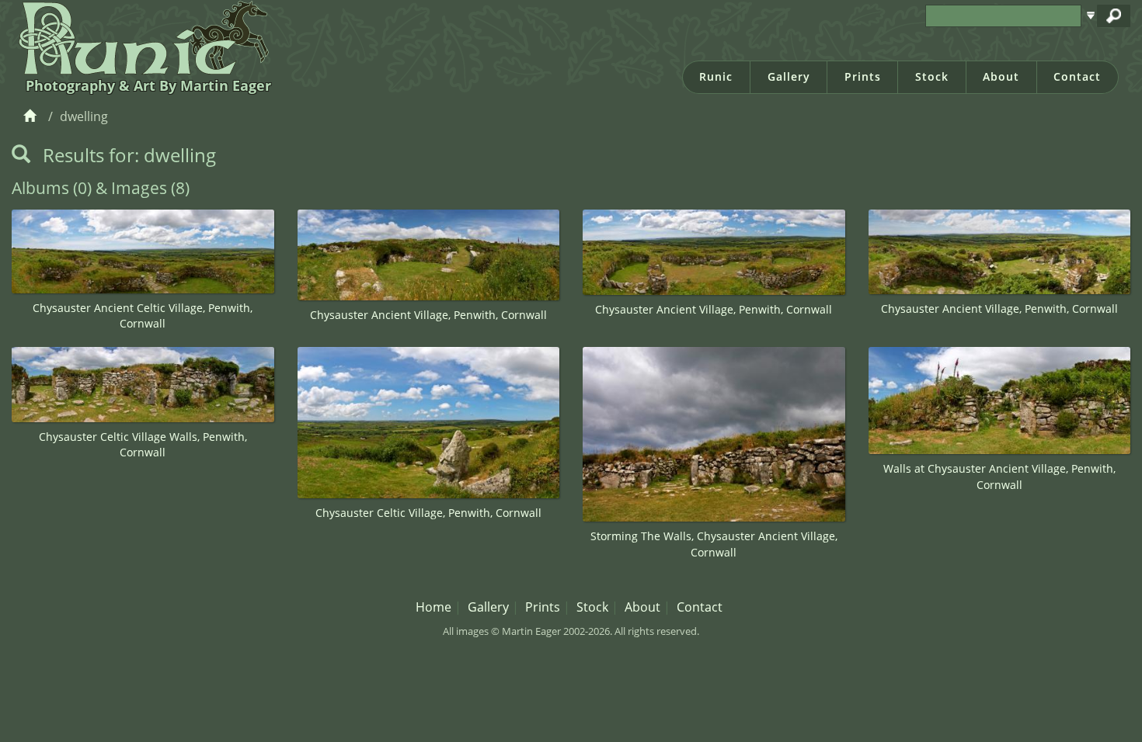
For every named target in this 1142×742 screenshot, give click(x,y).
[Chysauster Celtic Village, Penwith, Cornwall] (429, 422)
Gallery (789, 76)
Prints (862, 76)
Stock (932, 76)
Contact (1077, 76)
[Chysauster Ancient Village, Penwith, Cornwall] (429, 255)
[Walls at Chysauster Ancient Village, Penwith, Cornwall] (1000, 400)
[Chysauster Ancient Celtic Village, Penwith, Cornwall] (143, 251)
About (1001, 76)
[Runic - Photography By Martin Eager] (140, 37)
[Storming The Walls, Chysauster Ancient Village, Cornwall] (714, 434)
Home (433, 606)
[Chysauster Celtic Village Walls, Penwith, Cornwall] (143, 384)
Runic (716, 76)
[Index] (32, 116)
